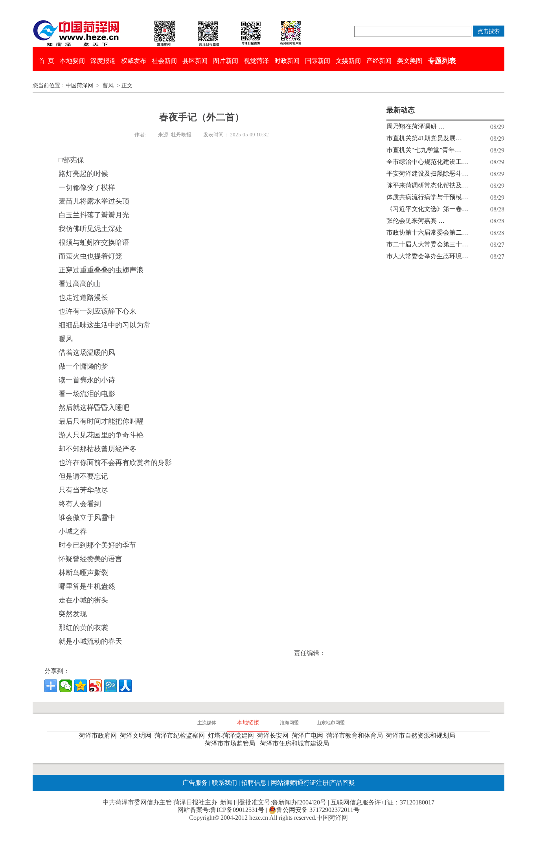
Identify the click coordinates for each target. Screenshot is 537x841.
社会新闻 (164, 60)
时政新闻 (287, 60)
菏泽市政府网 (99, 735)
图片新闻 (225, 60)
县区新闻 (195, 60)
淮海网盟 (289, 722)
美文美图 (409, 60)
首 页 (46, 60)
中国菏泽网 (79, 85)
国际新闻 (317, 60)
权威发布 (133, 60)
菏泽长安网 (274, 735)
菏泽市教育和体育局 (356, 735)
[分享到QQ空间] (80, 685)
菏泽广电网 (309, 735)
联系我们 (224, 782)
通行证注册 (313, 782)
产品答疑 (342, 782)
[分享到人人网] (125, 685)
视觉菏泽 (256, 60)
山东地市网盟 (330, 722)
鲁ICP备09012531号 (237, 809)
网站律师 (282, 782)
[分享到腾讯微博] (110, 685)
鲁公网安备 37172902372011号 (318, 809)
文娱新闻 (348, 60)
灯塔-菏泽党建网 (232, 735)
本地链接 (248, 722)
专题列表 (442, 61)
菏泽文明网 (137, 735)
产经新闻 (379, 60)
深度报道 (103, 60)
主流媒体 (206, 722)
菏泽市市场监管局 (231, 743)
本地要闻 (72, 60)
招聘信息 (254, 782)
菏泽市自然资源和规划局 (422, 735)
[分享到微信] (65, 685)
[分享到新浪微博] (95, 685)
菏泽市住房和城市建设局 (296, 743)
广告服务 (195, 782)
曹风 (108, 85)
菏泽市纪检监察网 (181, 735)
